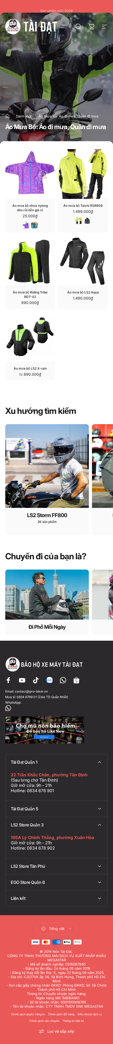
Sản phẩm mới (56, 6)
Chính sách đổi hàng (61, 1014)
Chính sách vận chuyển (44, 1021)
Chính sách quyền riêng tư (28, 1014)
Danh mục (24, 116)
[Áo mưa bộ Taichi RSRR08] (83, 174)
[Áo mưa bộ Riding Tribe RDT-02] (30, 261)
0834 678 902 (41, 848)
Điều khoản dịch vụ (90, 1014)
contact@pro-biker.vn (31, 691)
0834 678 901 (40, 790)
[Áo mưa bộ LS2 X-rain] (30, 337)
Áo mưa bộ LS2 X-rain (30, 368)
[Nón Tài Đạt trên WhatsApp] (56, 708)
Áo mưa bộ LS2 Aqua (83, 292)
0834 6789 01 (27, 697)
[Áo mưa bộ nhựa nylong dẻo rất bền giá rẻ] (30, 174)
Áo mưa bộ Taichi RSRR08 (83, 206)
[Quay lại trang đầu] (7, 116)
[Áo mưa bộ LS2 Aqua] (83, 261)
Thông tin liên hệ (73, 1021)
